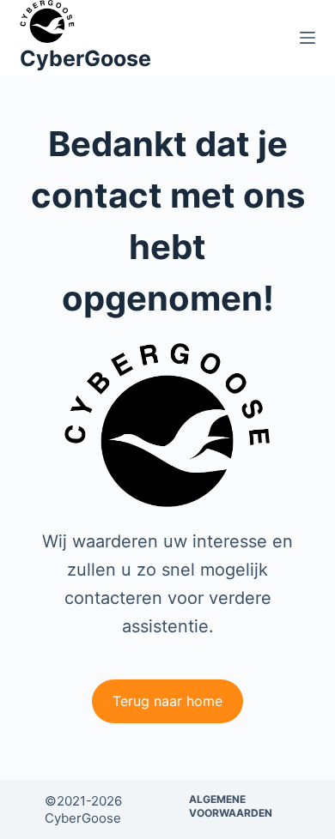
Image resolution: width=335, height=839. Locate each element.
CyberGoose (85, 58)
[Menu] (307, 37)
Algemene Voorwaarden (230, 806)
